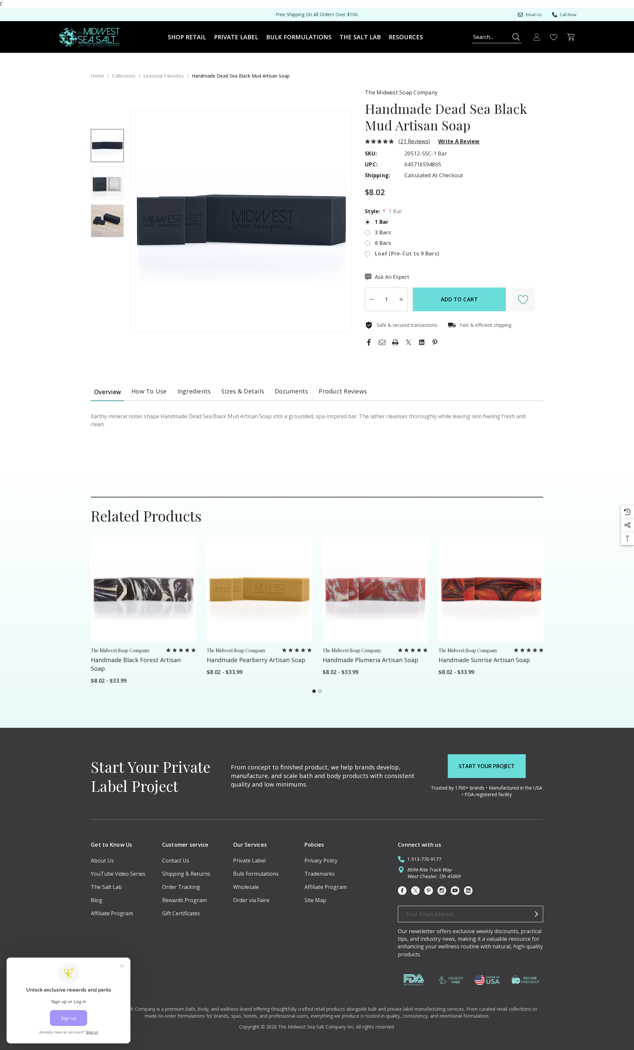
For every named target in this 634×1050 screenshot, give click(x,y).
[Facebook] (369, 342)
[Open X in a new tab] (415, 890)
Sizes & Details (242, 391)
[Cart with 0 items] (571, 37)
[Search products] (516, 37)
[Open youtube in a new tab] (455, 890)
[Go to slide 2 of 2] (320, 691)
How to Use (149, 391)
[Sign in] (536, 37)
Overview (107, 392)
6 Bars (383, 243)
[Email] (382, 342)
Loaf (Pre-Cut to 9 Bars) (407, 253)
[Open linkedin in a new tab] (468, 890)
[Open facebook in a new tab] (402, 890)
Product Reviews (343, 391)
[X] (408, 342)
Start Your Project (487, 766)
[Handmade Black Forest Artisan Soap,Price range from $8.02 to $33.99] (143, 589)
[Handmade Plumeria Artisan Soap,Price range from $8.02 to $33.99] (375, 589)
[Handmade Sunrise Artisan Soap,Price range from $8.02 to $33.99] (491, 589)
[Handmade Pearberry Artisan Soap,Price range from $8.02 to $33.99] (259, 589)
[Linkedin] (422, 342)
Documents (291, 391)
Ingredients (194, 391)
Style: (383, 211)
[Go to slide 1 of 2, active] (314, 691)
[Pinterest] (435, 342)
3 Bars (383, 232)
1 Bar (381, 222)
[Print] (395, 342)
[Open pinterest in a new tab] (428, 890)
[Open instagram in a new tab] (442, 890)
